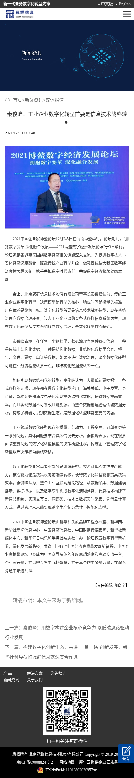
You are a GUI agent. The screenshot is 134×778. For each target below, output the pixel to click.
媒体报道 (55, 100)
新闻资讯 (34, 100)
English (125, 4)
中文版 (107, 4)
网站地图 (66, 762)
